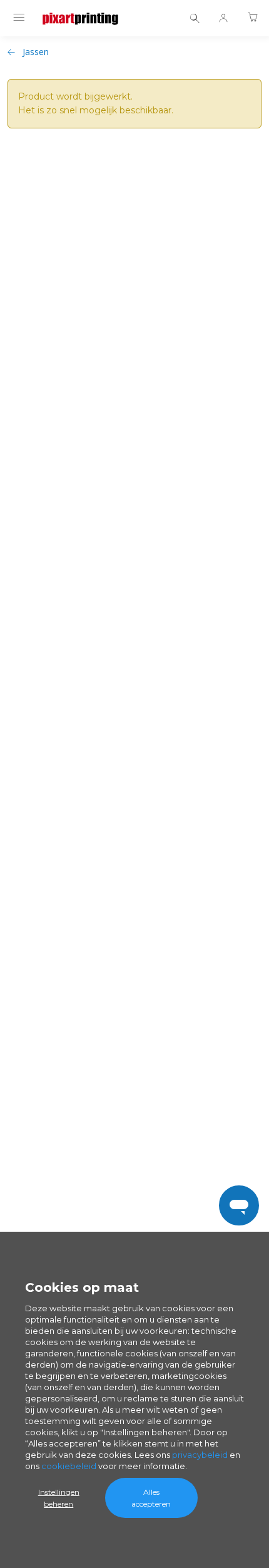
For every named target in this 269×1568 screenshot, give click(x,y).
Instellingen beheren (58, 1498)
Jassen (36, 52)
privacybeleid (200, 1455)
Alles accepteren (151, 1498)
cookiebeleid (68, 1466)
